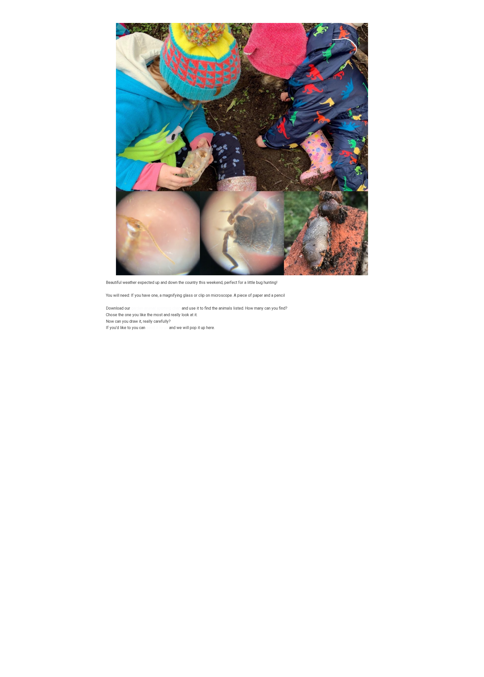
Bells (178, 8)
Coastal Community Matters (218, 8)
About (156, 8)
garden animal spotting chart (156, 308)
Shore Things (266, 8)
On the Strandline (304, 8)
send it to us (157, 327)
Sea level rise (340, 8)
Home (137, 8)
